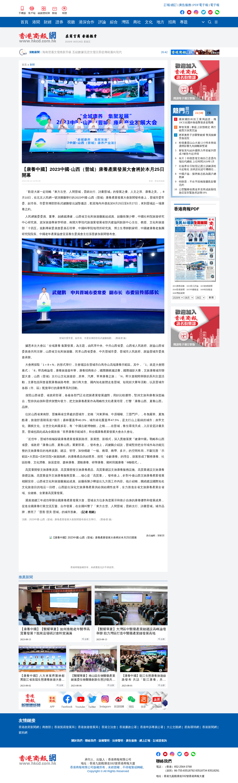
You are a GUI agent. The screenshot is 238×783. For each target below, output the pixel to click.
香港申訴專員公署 (151, 727)
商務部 (46, 727)
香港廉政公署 (128, 727)
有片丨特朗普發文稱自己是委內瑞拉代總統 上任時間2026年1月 (197, 160)
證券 (59, 22)
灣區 (125, 22)
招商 (172, 22)
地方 (160, 22)
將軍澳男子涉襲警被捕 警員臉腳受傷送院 (197, 137)
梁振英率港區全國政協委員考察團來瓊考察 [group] (105, 52)
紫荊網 (23, 732)
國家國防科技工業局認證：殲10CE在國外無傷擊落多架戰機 (197, 121)
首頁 (24, 22)
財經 (48, 22)
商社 (137, 22)
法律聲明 (117, 740)
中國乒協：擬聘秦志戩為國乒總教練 (197, 175)
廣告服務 (185, 5)
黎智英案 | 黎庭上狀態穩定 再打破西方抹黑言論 (197, 129)
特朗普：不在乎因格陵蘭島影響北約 (197, 183)
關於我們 (76, 740)
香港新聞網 (209, 727)
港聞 (36, 22)
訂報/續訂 (170, 5)
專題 (184, 22)
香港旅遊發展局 (88, 727)
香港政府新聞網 (29, 727)
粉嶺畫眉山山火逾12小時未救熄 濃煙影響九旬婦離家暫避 (197, 144)
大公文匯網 (174, 727)
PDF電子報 (200, 5)
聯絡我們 (90, 740)
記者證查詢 (160, 740)
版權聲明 (104, 740)
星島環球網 (191, 727)
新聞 (32, 65)
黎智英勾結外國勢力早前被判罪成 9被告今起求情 (197, 152)
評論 (102, 22)
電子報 (214, 5)
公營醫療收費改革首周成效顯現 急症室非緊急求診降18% (197, 191)
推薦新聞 (26, 577)
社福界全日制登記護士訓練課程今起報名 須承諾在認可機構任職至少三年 (197, 168)
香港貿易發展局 (64, 727)
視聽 (71, 22)
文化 (149, 22)
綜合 (114, 22)
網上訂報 (144, 740)
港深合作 (86, 22)
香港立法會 (109, 727)
